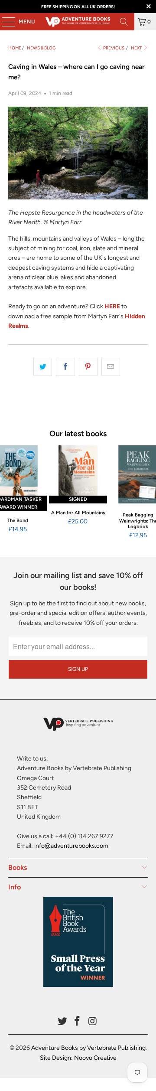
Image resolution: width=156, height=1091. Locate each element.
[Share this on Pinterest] (88, 367)
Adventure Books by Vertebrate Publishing (88, 1048)
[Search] (124, 21)
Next (137, 48)
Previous (113, 48)
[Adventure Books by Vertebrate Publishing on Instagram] (92, 1022)
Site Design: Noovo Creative (78, 1058)
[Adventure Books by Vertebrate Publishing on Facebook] (77, 1022)
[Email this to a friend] (110, 367)
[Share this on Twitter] (42, 367)
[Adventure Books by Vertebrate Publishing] (78, 21)
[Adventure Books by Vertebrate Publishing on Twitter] (62, 1022)
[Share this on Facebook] (65, 367)
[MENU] (4, 21)
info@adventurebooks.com (71, 845)
